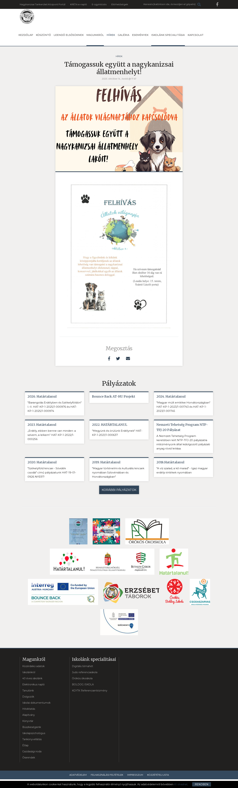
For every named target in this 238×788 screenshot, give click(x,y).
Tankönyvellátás (32, 739)
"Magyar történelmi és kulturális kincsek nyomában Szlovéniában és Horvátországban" (118, 472)
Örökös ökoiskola (82, 678)
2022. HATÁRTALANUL (109, 425)
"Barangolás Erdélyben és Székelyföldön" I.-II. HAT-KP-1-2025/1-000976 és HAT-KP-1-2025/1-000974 (55, 407)
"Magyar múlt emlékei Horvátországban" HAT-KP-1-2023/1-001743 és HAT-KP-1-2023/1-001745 (183, 407)
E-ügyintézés (99, 4)
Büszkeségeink (31, 727)
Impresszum (135, 774)
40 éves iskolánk (32, 678)
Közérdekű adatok (33, 666)
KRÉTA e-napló (78, 4)
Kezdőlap (25, 35)
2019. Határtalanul (106, 462)
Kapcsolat (196, 35)
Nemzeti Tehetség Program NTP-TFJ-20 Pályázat (182, 427)
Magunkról (95, 35)
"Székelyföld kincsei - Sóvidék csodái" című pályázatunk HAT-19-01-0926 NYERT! (52, 472)
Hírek (111, 35)
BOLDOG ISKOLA (83, 684)
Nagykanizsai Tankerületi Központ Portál (42, 4)
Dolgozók (28, 696)
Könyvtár (27, 721)
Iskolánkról (28, 672)
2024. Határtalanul (171, 396)
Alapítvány (28, 714)
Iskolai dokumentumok (36, 702)
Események (140, 35)
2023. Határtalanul (42, 425)
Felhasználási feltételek (107, 774)
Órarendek (28, 757)
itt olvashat (180, 784)
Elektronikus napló (33, 684)
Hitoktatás (28, 708)
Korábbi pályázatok (119, 490)
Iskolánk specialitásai (168, 35)
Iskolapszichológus (33, 733)
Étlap (25, 745)
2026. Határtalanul (42, 396)
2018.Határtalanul (170, 462)
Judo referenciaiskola (84, 672)
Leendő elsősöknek (69, 35)
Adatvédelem (78, 774)
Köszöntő (43, 35)
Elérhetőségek (119, 4)
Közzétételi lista (158, 774)
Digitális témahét (82, 666)
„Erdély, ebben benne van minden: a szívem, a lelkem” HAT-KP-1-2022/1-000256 (52, 435)
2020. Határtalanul (42, 462)
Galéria (123, 35)
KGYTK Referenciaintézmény (89, 690)
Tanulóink (28, 690)
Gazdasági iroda (31, 751)
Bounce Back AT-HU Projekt (113, 396)
